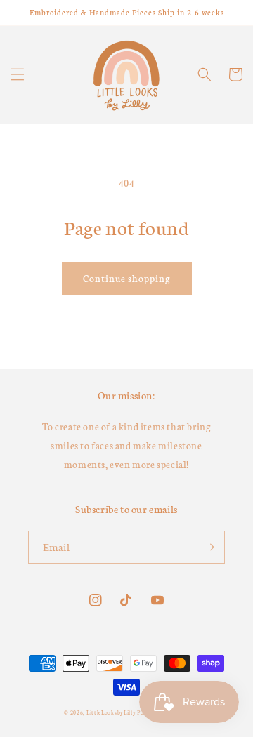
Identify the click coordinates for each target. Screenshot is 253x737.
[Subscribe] (208, 547)
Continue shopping (127, 278)
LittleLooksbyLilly (111, 712)
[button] (17, 74)
